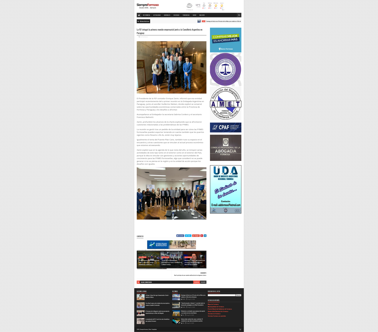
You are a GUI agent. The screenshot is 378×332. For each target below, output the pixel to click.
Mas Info (202, 15)
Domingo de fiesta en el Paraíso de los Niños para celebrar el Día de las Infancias (207, 21)
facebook (196, 282)
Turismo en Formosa (214, 314)
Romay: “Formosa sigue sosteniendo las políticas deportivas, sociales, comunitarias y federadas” (149, 262)
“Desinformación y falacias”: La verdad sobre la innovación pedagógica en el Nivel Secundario (193, 304)
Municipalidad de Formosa (216, 307)
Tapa (184, 21)
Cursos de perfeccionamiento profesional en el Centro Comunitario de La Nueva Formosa (172, 262)
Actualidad (157, 15)
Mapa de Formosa (213, 304)
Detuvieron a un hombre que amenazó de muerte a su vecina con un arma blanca (193, 312)
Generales (167, 15)
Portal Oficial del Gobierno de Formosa (220, 309)
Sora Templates (153, 329)
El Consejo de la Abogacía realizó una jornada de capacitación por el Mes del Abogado (157, 312)
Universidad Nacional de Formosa (218, 311)
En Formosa (146, 15)
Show (194, 15)
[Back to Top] (240, 329)
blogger (203, 282)
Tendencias (186, 15)
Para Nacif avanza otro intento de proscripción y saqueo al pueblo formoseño (158, 304)
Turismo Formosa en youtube (217, 316)
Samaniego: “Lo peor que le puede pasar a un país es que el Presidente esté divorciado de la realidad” (194, 262)
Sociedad (176, 15)
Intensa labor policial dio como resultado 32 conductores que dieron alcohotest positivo (192, 320)
